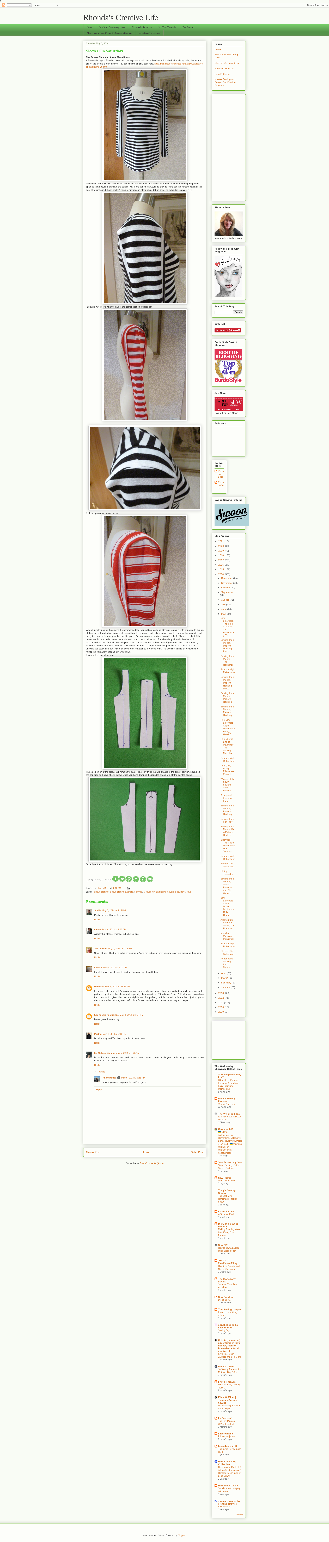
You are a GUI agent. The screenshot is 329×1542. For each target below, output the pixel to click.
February (226, 982)
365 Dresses (100, 948)
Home (89, 27)
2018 (221, 555)
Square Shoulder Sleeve (179, 891)
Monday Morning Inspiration (227, 936)
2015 (221, 569)
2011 (221, 1002)
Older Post (197, 1152)
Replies (101, 1071)
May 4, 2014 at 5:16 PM (114, 1034)
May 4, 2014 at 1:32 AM (114, 929)
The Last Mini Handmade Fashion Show (227, 1199)
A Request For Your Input (227, 798)
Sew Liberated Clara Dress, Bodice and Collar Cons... (228, 906)
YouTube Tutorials (167, 27)
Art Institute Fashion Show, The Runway (228, 924)
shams (97, 929)
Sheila (97, 910)
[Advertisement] (229, 146)
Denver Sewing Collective (227, 1463)
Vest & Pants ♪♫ (226, 1104)
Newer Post (93, 1152)
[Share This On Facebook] (115, 881)
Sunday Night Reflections (228, 671)
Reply (97, 919)
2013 (221, 993)
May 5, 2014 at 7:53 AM (133, 1077)
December (227, 578)
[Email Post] (128, 888)
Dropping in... (224, 1300)
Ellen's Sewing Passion (226, 1100)
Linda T (98, 967)
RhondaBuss (109, 1077)
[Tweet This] (122, 881)
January (226, 987)
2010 (221, 1007)
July (223, 604)
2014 (221, 574)
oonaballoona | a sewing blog (228, 1326)
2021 (221, 541)
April (224, 973)
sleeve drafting (101, 891)
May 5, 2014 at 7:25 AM (127, 1053)
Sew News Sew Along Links (112, 27)
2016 (221, 564)
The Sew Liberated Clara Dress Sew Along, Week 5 (228, 727)
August (225, 599)
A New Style (224, 1506)
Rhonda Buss (221, 474)
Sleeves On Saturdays (142, 27)
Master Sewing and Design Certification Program (109, 32)
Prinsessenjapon (226, 1436)
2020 (221, 546)
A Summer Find (226, 1214)
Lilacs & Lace (226, 1211)
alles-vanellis (226, 1433)
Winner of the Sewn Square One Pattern (228, 785)
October (226, 587)
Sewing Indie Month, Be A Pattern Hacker (227, 830)
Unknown (99, 986)
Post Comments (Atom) (151, 1163)
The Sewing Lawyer (229, 1309)
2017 (221, 560)
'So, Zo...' (223, 1260)
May (224, 613)
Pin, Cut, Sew (226, 1366)
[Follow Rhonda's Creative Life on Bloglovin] (228, 296)
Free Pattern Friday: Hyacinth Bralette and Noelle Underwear (229, 1266)
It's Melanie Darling (104, 1053)
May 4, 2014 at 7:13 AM (120, 948)
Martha (97, 1034)
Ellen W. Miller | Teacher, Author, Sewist (227, 1400)
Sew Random (225, 1297)
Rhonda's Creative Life (120, 16)
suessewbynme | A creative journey (229, 1502)
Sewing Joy (224, 1330)
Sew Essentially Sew (230, 1162)
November (227, 583)
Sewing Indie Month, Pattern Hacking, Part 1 (227, 645)
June (224, 609)
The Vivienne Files (229, 1113)
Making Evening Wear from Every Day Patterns (229, 1232)
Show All (239, 1514)
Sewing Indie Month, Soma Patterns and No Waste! (227, 885)
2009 (221, 1011)
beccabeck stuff (227, 1446)
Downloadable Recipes (149, 32)
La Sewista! (225, 1418)
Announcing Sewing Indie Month (227, 963)
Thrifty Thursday (227, 872)
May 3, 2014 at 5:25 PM (114, 910)
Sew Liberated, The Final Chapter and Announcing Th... (228, 627)
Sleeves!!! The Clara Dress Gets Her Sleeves (228, 845)
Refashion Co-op (228, 1485)
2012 (221, 997)
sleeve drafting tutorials (121, 891)
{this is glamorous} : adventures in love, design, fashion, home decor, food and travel (230, 1345)
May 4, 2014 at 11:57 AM (117, 986)
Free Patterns (188, 27)
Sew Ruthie (224, 1177)
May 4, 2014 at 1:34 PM (131, 1015)
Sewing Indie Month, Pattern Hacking (227, 697)
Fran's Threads (227, 1381)
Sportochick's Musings (106, 1015)
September (227, 592)
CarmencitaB (225, 1129)
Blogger (181, 1535)
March (225, 977)
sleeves (138, 891)
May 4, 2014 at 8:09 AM (115, 967)
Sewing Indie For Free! (227, 820)
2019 (221, 550)
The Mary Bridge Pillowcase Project (227, 770)
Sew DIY (223, 1245)
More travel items (226, 1180)
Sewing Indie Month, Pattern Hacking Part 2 (227, 683)
